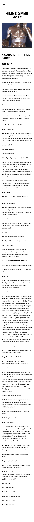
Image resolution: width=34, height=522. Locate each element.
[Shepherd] (30, 518)
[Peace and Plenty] (3, 518)
